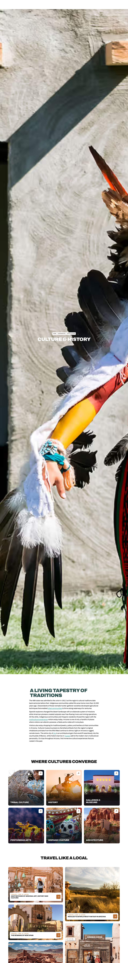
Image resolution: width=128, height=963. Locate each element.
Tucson (67, 736)
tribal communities (55, 708)
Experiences (58, 3)
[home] (15, 3)
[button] (47, 3)
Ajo (54, 733)
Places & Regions (47, 3)
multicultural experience (38, 719)
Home (54, 333)
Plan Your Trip (68, 3)
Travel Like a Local (81, 3)
